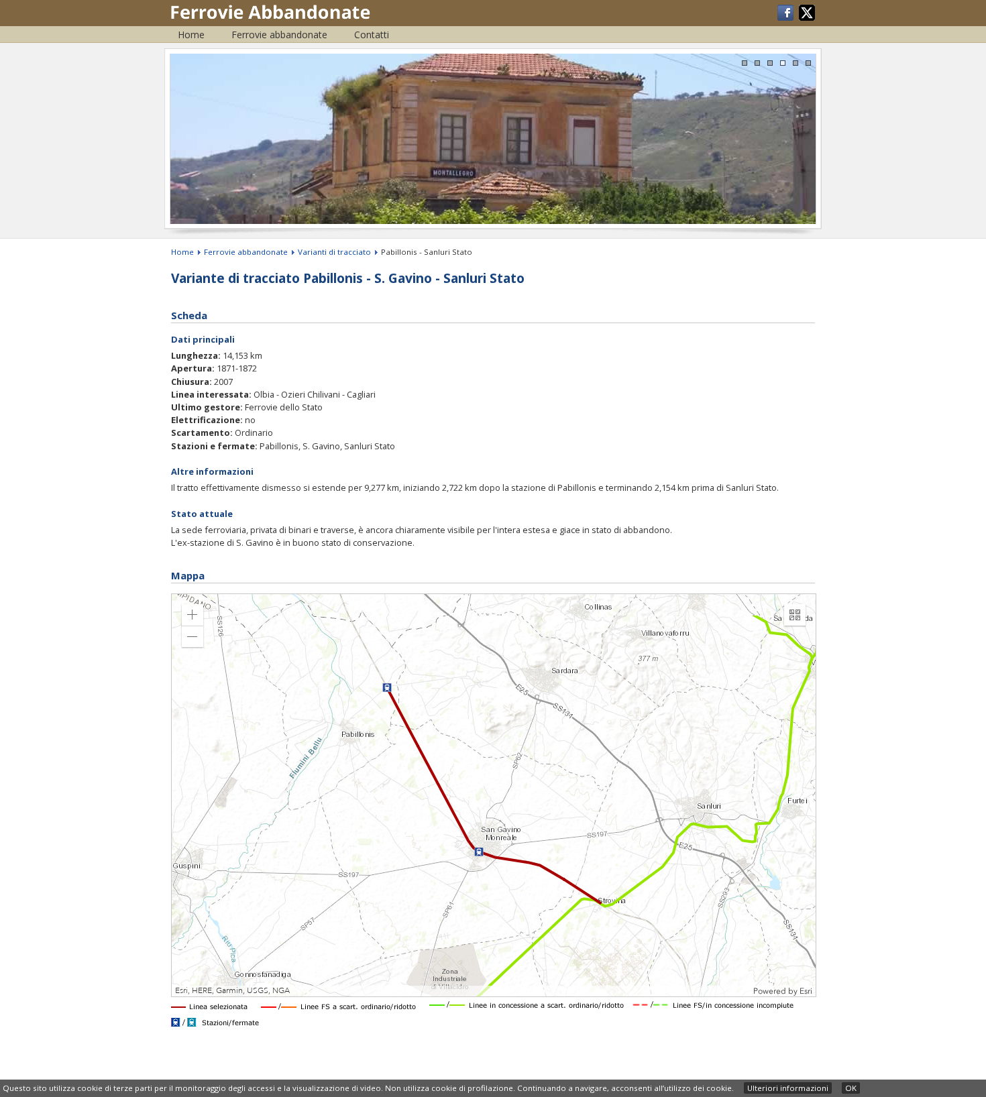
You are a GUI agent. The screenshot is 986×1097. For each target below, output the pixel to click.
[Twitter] (807, 17)
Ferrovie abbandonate (279, 34)
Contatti (371, 34)
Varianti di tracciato (334, 252)
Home (191, 34)
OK (851, 1088)
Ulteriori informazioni (787, 1088)
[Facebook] (786, 17)
